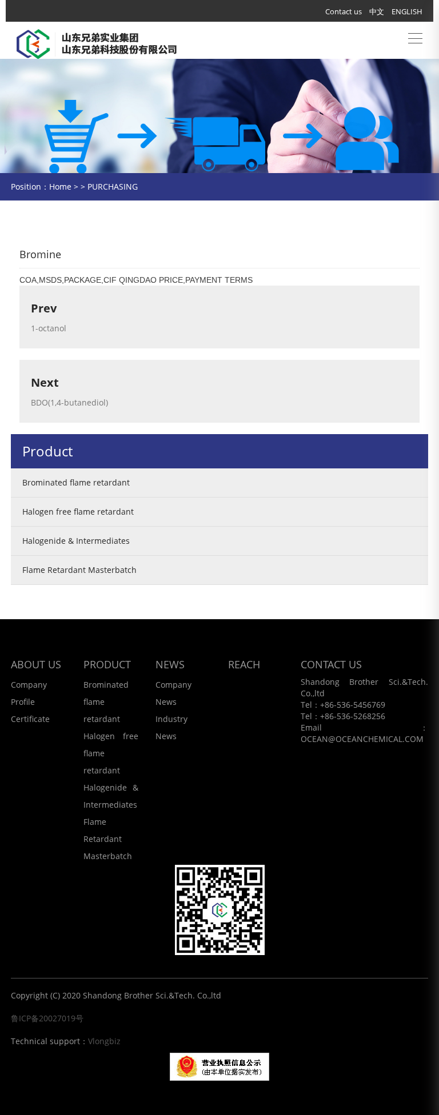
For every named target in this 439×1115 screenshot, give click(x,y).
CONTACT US (331, 664)
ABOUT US (36, 664)
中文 (376, 11)
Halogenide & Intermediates (76, 540)
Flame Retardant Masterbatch (79, 569)
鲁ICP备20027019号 (47, 1018)
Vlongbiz (104, 1041)
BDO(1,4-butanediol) (69, 402)
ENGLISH (407, 11)
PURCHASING (112, 186)
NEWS (170, 664)
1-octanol (48, 328)
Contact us (343, 11)
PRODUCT (107, 664)
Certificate (30, 718)
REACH (244, 664)
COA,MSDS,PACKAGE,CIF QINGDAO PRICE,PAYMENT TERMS (136, 279)
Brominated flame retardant (76, 482)
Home (60, 186)
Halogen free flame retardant (78, 511)
